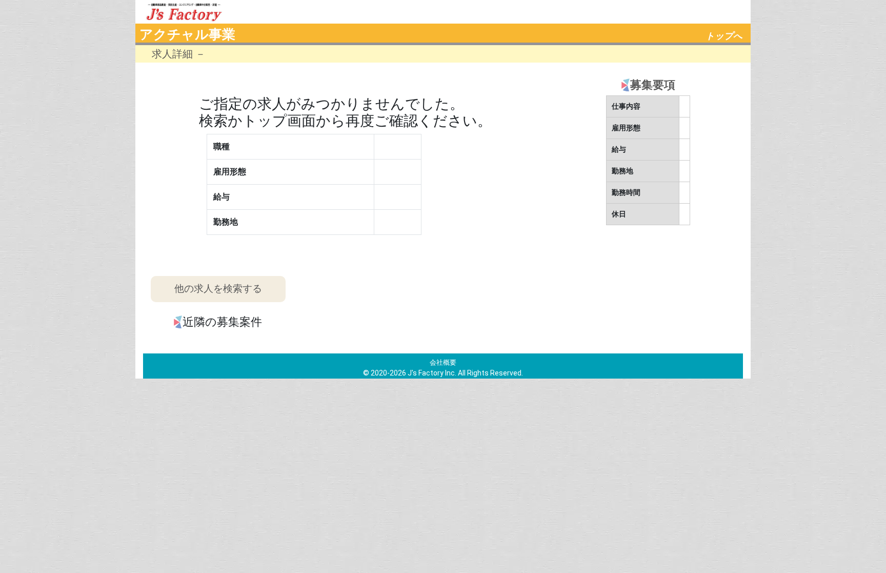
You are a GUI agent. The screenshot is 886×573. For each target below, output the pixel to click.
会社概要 (443, 362)
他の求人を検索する (218, 288)
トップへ (724, 36)
